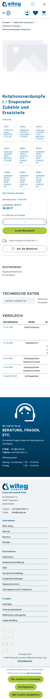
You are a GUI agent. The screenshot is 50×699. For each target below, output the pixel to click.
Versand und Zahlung (12, 573)
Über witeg (7, 526)
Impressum (7, 557)
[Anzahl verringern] (5, 222)
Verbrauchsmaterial (11, 609)
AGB (4, 568)
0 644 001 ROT (10, 376)
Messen (6, 531)
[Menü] (44, 4)
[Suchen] (32, 4)
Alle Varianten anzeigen (13, 193)
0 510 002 (8, 358)
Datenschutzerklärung (13, 562)
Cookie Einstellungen (12, 578)
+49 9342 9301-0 (19, 452)
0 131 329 (8, 327)
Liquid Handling (9, 620)
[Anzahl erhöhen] (44, 222)
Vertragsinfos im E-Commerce (17, 589)
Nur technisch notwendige (25, 679)
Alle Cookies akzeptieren (26, 694)
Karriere (6, 537)
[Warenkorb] (44, 13)
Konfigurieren (25, 686)
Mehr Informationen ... (34, 673)
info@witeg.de (17, 449)
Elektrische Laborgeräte (14, 615)
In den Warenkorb (24, 230)
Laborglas (7, 604)
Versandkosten (24, 661)
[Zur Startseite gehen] (11, 4)
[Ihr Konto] (27, 13)
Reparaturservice (10, 584)
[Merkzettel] (35, 13)
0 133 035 (8, 343)
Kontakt (6, 542)
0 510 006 (8, 367)
